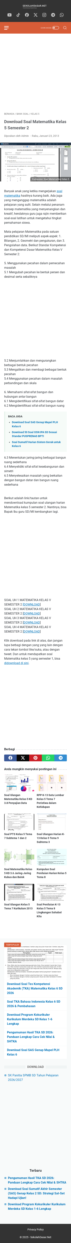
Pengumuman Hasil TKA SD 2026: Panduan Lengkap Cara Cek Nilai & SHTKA (31, 1037)
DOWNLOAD (31, 613)
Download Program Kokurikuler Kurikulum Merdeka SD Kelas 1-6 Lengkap (29, 1019)
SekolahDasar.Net (40, 1237)
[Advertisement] (35, 73)
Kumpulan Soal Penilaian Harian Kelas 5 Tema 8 (51, 873)
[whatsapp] (61, 15)
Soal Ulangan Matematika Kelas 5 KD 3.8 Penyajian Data (18, 799)
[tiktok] (18, 15)
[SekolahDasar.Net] (35, 6)
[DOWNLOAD (31, 604)
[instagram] (44, 15)
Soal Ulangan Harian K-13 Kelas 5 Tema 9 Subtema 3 (51, 838)
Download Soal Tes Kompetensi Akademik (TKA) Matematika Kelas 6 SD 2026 (34, 988)
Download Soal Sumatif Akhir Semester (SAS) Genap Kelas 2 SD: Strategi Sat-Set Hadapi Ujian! (36, 1193)
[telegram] (53, 15)
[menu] (8, 27)
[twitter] (35, 15)
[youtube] (9, 15)
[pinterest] (35, 758)
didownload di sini (16, 663)
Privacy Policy (35, 1229)
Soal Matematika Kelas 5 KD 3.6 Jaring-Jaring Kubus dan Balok (18, 873)
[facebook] (27, 15)
